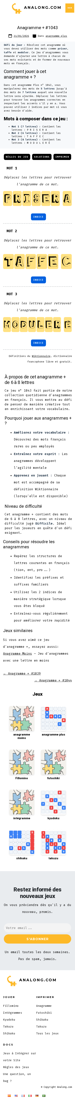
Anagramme (44, 1006)
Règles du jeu (17, 157)
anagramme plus (56, 36)
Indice (38, 217)
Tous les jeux (47, 1033)
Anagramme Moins (17, 654)
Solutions (42, 157)
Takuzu (8, 1026)
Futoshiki (44, 1013)
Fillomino (11, 1006)
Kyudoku (9, 1020)
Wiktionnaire (41, 356)
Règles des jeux (16, 1067)
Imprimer (62, 157)
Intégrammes (12, 1013)
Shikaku (9, 1033)
